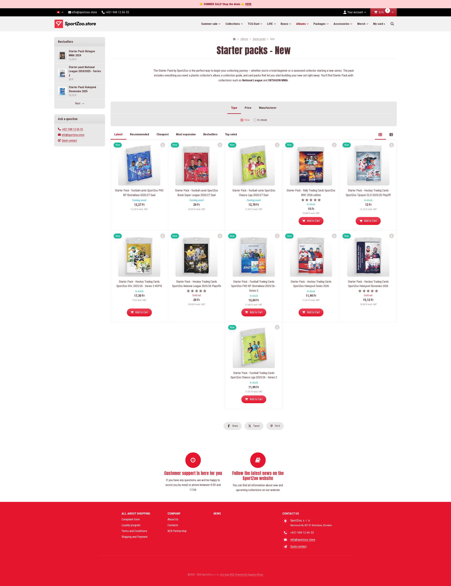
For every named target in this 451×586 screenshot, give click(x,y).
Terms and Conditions (134, 531)
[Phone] (285, 533)
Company (174, 513)
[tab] (380, 134)
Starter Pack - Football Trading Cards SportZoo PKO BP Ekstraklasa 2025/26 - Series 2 (253, 286)
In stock (262, 120)
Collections (233, 24)
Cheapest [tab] (163, 134)
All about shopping (136, 513)
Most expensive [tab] (186, 134)
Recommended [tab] (139, 134)
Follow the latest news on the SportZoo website (258, 475)
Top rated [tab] (231, 134)
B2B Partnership (177, 531)
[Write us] (285, 547)
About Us (173, 519)
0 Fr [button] (384, 12)
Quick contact (69, 140)
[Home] (75, 23)
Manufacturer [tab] (267, 107)
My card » (379, 24)
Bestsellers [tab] (210, 134)
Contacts (173, 525)
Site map (224, 574)
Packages (319, 24)
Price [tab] (248, 107)
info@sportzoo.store (73, 135)
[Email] (285, 540)
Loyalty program (131, 525)
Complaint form (131, 519)
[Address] (285, 521)
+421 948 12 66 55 (72, 129)
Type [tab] (234, 107)
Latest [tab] (118, 134)
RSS (232, 574)
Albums (301, 24)
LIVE (270, 24)
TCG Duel (253, 24)
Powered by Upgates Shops (249, 574)
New (247, 120)
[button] (393, 12)
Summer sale (209, 24)
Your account (355, 12)
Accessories (341, 24)
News (217, 513)
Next (77, 103)
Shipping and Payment (134, 536)
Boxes (284, 24)
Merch (361, 24)
